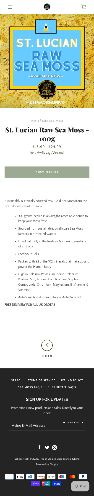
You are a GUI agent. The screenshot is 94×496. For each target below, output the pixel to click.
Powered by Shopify (47, 464)
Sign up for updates (47, 399)
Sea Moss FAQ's (30, 387)
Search (17, 380)
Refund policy (71, 380)
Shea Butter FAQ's (62, 387)
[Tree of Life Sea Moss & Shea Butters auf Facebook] (39, 447)
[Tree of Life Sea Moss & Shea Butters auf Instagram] (54, 447)
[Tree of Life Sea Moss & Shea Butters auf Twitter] (47, 447)
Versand (58, 153)
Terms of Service (41, 380)
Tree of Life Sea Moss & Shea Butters (59, 459)
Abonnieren (71, 422)
